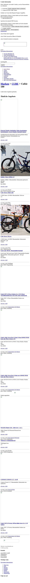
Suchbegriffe (4, 61)
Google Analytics (6, 28)
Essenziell (4, 8)
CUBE (15, 83)
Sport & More (11, 489)
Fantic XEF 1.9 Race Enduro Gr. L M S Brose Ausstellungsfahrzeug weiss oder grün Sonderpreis (14, 294)
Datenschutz (4, 31)
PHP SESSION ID (7, 18)
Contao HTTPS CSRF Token (9, 10)
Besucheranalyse (6, 26)
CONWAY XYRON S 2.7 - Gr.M (9, 479)
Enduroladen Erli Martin (14, 307)
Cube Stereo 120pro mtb (7, 192)
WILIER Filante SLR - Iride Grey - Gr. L (11, 427)
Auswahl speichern (5, 29)
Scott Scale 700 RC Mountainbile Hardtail (12, 250)
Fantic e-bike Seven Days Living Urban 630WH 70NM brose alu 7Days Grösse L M (15, 338)
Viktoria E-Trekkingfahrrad (8, 440)
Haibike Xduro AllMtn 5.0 (7, 177)
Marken (5, 83)
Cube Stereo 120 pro (6, 236)
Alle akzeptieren (14, 29)
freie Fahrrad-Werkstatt (13, 437)
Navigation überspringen (7, 51)
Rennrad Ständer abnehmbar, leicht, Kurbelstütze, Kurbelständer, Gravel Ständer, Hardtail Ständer (14, 131)
